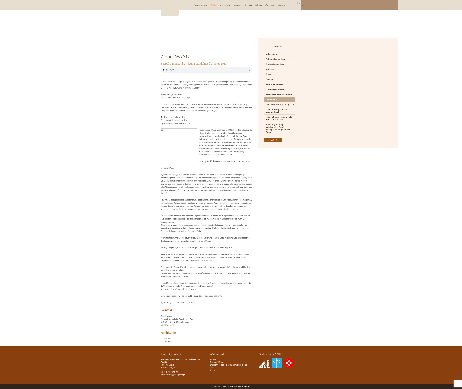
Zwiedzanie (225, 5)
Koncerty (270, 69)
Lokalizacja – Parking (275, 89)
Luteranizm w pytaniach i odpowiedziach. (277, 110)
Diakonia (237, 5)
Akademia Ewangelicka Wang (279, 94)
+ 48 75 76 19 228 (171, 372)
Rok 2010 (168, 339)
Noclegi (248, 5)
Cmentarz (270, 79)
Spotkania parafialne (275, 64)
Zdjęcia (258, 5)
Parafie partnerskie (274, 84)
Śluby (268, 74)
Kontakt (281, 5)
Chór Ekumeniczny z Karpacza (280, 104)
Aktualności (273, 140)
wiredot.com (246, 386)
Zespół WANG (272, 99)
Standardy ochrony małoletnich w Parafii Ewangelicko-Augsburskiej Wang (278, 128)
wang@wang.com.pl (176, 375)
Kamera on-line (200, 5)
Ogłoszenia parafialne (275, 59)
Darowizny (270, 5)
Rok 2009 (168, 342)
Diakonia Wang (216, 362)
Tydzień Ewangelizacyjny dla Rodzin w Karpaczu (279, 118)
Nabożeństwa (272, 54)
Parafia (214, 5)
